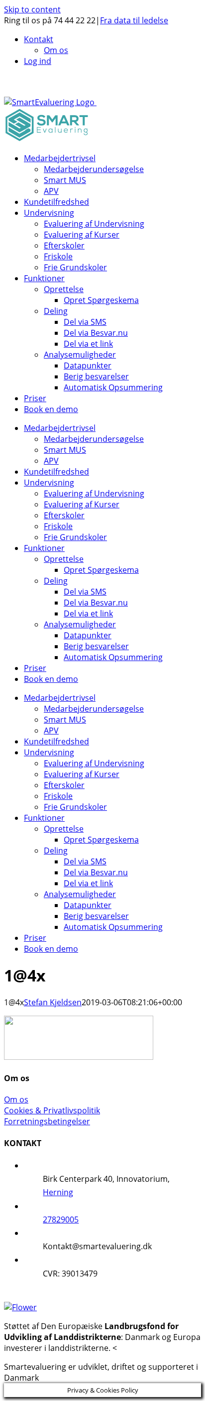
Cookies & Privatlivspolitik (52, 1110)
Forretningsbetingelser (47, 1121)
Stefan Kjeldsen (53, 1002)
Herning (58, 1192)
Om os (16, 1099)
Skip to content (32, 9)
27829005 (61, 1219)
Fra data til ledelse (134, 20)
